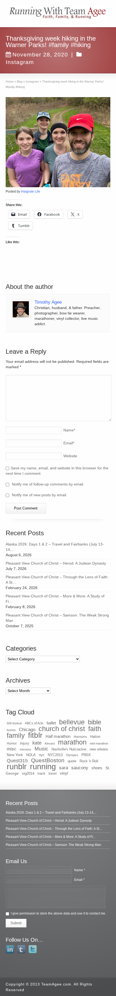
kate (37, 743)
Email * (79, 880)
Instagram (20, 62)
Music (41, 749)
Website (70, 456)
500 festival (14, 723)
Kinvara (50, 743)
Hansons (80, 737)
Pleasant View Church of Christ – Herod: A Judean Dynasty (56, 563)
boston (11, 730)
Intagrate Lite (30, 191)
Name (69, 430)
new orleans (99, 749)
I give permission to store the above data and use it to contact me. (58, 913)
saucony (79, 767)
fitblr (35, 735)
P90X (86, 755)
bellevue (72, 722)
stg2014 (28, 773)
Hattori (95, 737)
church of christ (62, 728)
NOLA (31, 755)
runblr (17, 766)
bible (94, 722)
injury (24, 743)
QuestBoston (47, 760)
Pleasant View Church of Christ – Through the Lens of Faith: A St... (54, 829)
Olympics (72, 755)
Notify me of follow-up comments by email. (48, 484)
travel (53, 773)
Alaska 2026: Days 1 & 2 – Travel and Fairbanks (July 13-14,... (51, 812)
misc (11, 749)
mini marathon (99, 743)
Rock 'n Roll (89, 761)
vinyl (64, 773)
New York (15, 755)
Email (68, 443)
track (41, 773)
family (16, 735)
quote (72, 761)
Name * (79, 870)
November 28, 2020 (40, 54)
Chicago (27, 729)
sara (63, 767)
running (43, 766)
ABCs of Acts (34, 723)
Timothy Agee (48, 302)
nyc (42, 755)
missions (25, 749)
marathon (72, 742)
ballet (51, 723)
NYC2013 (55, 755)
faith (94, 728)
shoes (96, 768)
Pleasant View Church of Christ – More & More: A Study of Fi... (50, 837)
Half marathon (58, 736)
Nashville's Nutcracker (69, 749)
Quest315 (17, 760)
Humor (12, 743)
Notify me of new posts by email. (39, 495)
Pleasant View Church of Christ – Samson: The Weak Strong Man (53, 845)
